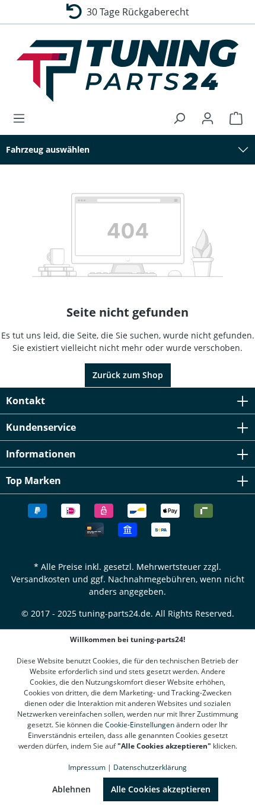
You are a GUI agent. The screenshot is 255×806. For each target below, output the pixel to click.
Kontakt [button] (25, 400)
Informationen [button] (41, 453)
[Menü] (22, 118)
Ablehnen (71, 789)
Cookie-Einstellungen (139, 725)
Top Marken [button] (33, 480)
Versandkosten (40, 579)
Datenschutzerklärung (150, 767)
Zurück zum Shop (128, 375)
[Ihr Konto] (207, 118)
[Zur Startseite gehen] (127, 71)
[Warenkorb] (232, 118)
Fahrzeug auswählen (48, 149)
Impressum (87, 767)
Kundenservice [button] (41, 427)
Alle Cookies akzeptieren (161, 789)
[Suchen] (179, 118)
